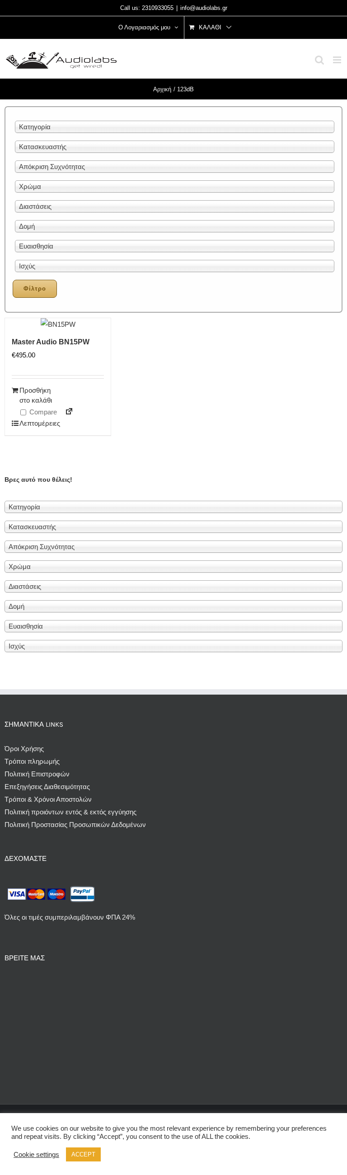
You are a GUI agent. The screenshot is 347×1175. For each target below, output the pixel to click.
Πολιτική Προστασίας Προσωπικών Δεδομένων (75, 824)
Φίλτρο (34, 288)
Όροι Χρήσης (24, 748)
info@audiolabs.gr (203, 8)
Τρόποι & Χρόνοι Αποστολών (48, 799)
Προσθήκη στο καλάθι (35, 395)
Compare (42, 412)
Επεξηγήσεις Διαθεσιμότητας (47, 786)
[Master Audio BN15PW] (58, 324)
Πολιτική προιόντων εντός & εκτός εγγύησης (70, 812)
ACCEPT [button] (83, 1154)
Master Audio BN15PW (50, 342)
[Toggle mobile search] (319, 60)
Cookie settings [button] (36, 1154)
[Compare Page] (65, 413)
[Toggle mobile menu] (337, 60)
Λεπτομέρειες (38, 423)
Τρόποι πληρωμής (32, 761)
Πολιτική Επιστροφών (37, 774)
